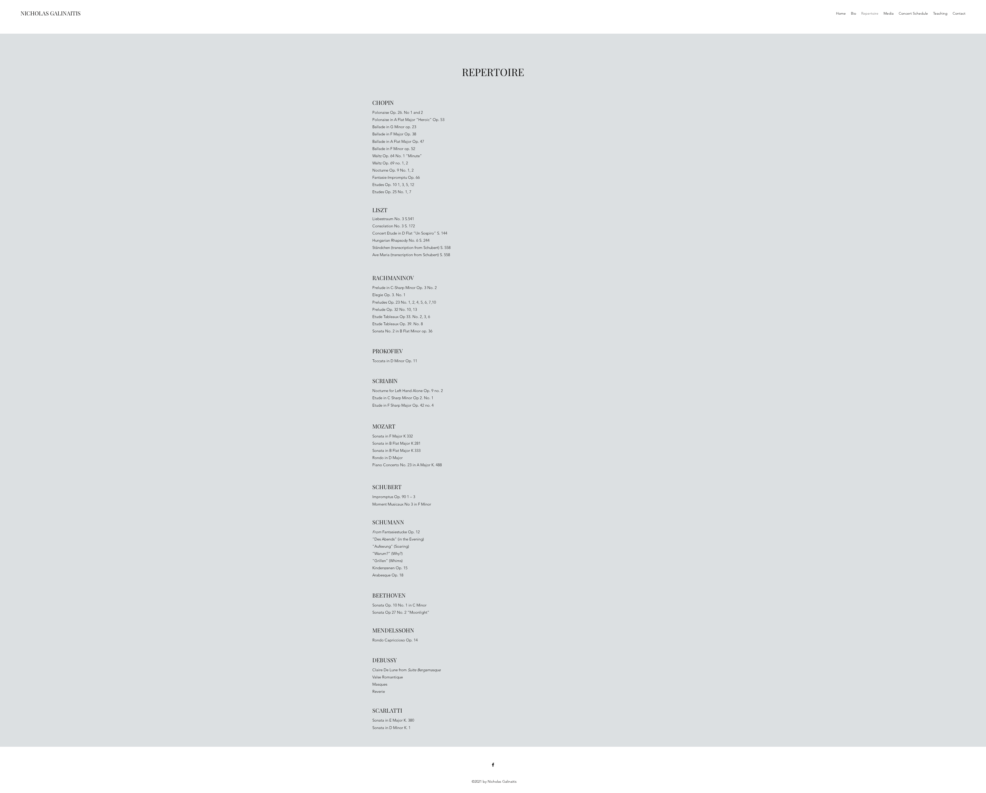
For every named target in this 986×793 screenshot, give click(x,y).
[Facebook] (493, 764)
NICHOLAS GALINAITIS (51, 13)
